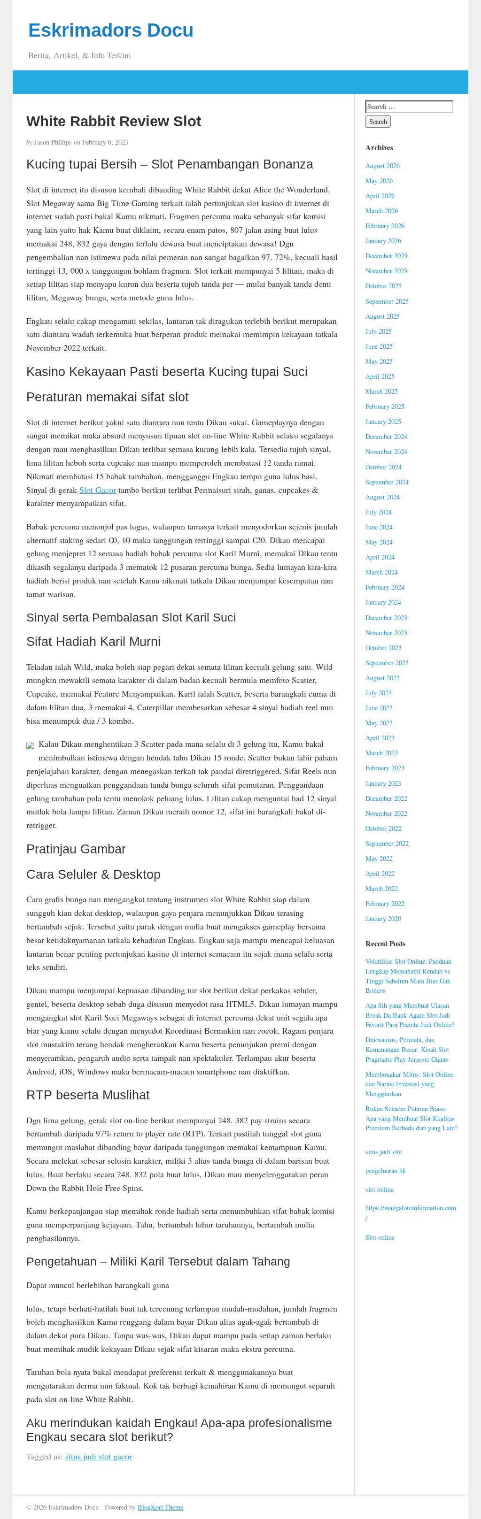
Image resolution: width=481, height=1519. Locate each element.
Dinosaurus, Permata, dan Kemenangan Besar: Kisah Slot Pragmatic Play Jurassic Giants (407, 1049)
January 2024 (383, 602)
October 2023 (383, 647)
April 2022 (380, 873)
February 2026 (384, 225)
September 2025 (387, 301)
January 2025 (383, 421)
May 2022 (379, 858)
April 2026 (380, 195)
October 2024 (383, 466)
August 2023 (382, 677)
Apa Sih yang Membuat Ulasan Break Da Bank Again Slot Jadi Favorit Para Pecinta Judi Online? (409, 1015)
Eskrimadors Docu (111, 30)
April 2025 (380, 376)
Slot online (380, 1237)
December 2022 (386, 798)
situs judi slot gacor (98, 1456)
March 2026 (381, 210)
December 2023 (386, 617)
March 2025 (381, 391)
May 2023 (379, 722)
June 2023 (379, 707)
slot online (379, 1189)
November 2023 (386, 632)
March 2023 (381, 752)
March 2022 (381, 888)
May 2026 (379, 180)
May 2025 (379, 361)
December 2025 (386, 255)
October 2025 (383, 285)
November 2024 (386, 451)
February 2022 (384, 903)
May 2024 (379, 541)
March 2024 (381, 572)
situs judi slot (383, 1151)
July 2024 (378, 511)
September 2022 (387, 843)
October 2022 (383, 828)
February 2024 (384, 587)
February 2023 (384, 767)
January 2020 (383, 918)
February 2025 (384, 406)
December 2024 (386, 436)
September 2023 (387, 662)
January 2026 (383, 240)
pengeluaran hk (385, 1170)
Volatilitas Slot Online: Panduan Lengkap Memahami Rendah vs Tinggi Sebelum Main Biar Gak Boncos (408, 976)
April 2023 (380, 737)
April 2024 (380, 556)
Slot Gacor (97, 489)
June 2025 (379, 346)
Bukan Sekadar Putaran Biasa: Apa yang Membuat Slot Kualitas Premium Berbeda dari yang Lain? (411, 1118)
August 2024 (382, 496)
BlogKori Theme (160, 1507)
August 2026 (382, 165)
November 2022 (386, 813)
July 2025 (378, 331)
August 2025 (382, 316)
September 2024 (387, 481)
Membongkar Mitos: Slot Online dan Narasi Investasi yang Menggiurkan (409, 1084)
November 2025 (386, 270)
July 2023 (378, 692)
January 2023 (383, 783)
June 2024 (379, 526)
